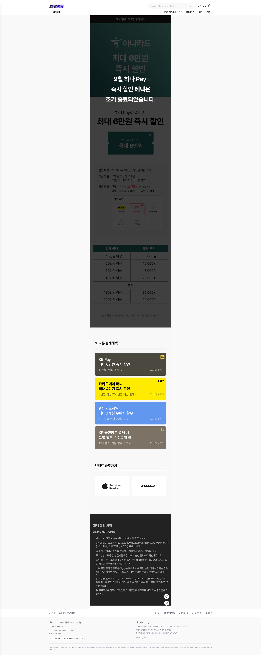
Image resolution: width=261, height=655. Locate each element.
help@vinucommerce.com (73, 638)
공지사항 (52, 613)
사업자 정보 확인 (165, 630)
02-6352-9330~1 (56, 627)
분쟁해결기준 (183, 613)
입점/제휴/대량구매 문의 (67, 613)
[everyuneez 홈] (66, 6)
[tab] (170, 12)
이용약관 (156, 613)
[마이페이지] (204, 6)
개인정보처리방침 (169, 613)
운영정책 (209, 613)
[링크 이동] (130, 364)
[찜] (199, 6)
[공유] (166, 603)
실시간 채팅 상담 (55, 638)
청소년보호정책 (197, 613)
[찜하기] (166, 596)
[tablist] (187, 12)
